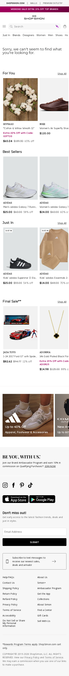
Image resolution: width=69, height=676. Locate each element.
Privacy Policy (10, 604)
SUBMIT (34, 542)
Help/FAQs (8, 577)
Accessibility (9, 615)
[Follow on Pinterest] (22, 486)
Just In (6, 35)
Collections (43, 599)
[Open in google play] (42, 502)
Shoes (59, 35)
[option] (21, 110)
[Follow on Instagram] (5, 486)
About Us (42, 577)
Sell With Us (43, 621)
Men (50, 35)
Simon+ (41, 582)
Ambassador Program (49, 588)
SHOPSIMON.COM (15, 3)
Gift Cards (42, 615)
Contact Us (9, 582)
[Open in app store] (16, 502)
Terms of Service (12, 610)
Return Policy (10, 593)
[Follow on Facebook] (14, 486)
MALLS (33, 3)
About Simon (44, 604)
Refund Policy (10, 599)
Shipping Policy (11, 588)
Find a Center (44, 610)
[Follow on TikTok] (30, 486)
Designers (28, 35)
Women (41, 35)
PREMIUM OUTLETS (52, 3)
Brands (16, 35)
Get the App (43, 593)
